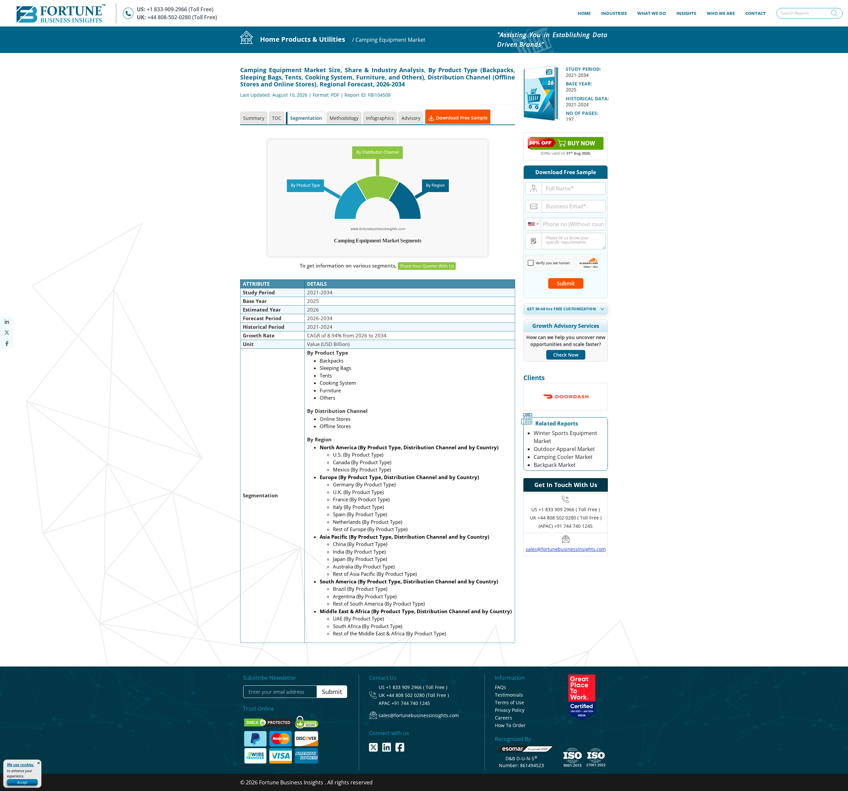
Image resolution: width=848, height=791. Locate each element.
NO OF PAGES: (582, 113)
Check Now (565, 355)
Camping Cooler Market (563, 457)
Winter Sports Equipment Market (565, 437)
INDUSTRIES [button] (614, 13)
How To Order (510, 725)
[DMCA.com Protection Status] (268, 721)
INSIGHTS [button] (686, 13)
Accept (22, 782)
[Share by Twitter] (6, 332)
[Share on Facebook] (6, 343)
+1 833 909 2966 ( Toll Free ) (569, 509)
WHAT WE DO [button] (651, 13)
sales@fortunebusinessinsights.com (566, 549)
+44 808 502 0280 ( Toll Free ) (570, 518)
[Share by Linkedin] (6, 322)
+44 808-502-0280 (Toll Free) (182, 17)
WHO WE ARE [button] (721, 13)
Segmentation (306, 118)
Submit (566, 283)
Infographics (380, 118)
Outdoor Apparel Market (564, 449)
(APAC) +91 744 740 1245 (566, 526)
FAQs (500, 687)
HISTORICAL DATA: (587, 98)
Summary (253, 118)
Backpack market (555, 465)
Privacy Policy (509, 710)
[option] (565, 399)
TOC (276, 118)
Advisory (410, 118)
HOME (587, 13)
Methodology (344, 118)
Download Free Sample (461, 118)
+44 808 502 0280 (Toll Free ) (417, 695)
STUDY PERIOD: (583, 69)
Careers (503, 718)
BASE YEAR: (579, 83)
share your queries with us (427, 266)
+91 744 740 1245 (411, 703)
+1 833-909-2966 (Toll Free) (180, 9)
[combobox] (533, 224)
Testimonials (509, 695)
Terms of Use (509, 702)
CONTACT (755, 13)
